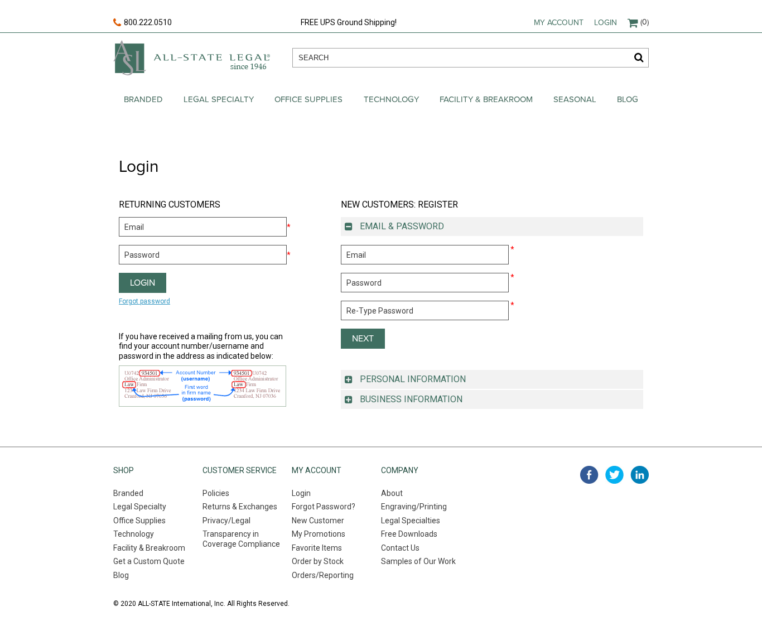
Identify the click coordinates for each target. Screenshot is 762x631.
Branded (143, 99)
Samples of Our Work (418, 561)
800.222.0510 (148, 22)
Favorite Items (317, 547)
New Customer (318, 520)
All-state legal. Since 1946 (191, 57)
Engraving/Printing (414, 506)
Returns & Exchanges (239, 506)
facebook (589, 475)
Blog (627, 99)
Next (363, 338)
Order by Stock (318, 561)
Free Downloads (409, 533)
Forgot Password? (323, 506)
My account (558, 22)
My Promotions (318, 533)
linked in (639, 475)
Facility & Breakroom (486, 99)
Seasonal (574, 99)
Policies (215, 493)
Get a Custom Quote (149, 561)
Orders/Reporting (323, 575)
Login (605, 22)
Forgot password (144, 301)
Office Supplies (308, 99)
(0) (644, 22)
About (392, 493)
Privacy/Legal (226, 520)
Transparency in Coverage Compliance (241, 538)
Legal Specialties (410, 520)
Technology (391, 99)
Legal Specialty (219, 99)
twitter (614, 475)
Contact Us (400, 547)
